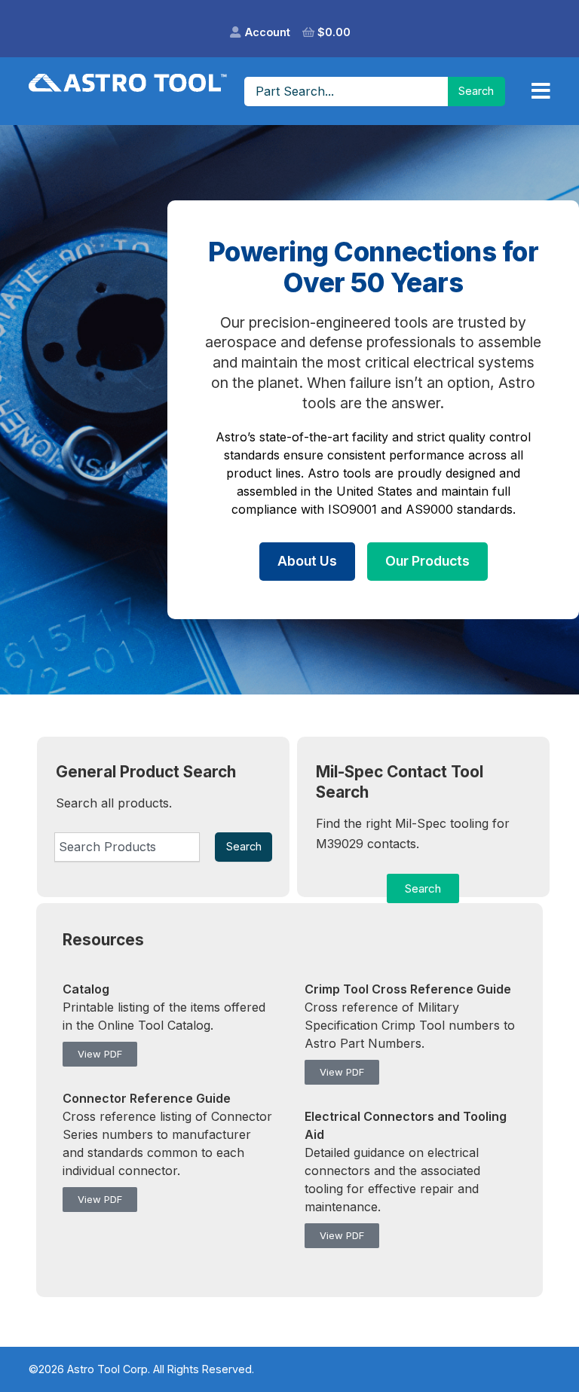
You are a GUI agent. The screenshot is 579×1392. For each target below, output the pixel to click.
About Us (307, 561)
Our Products (427, 561)
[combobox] (127, 846)
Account (267, 32)
